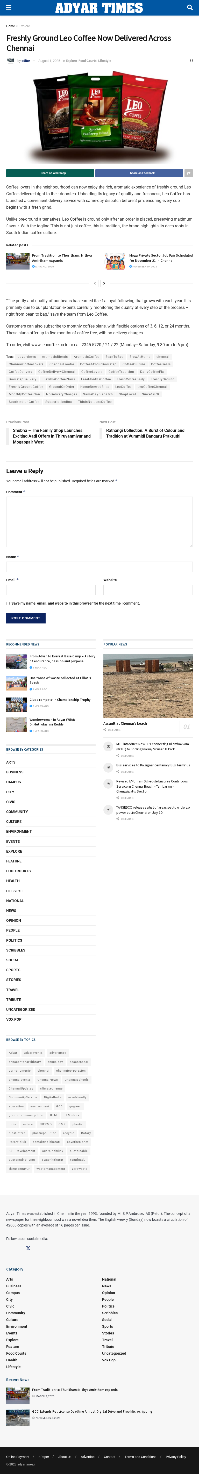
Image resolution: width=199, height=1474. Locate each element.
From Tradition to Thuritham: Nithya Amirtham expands (62, 258)
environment (40, 1106)
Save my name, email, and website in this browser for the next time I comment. (75, 603)
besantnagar (79, 1062)
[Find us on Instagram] (18, 1248)
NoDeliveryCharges (61, 394)
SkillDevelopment (22, 1151)
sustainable (79, 1151)
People (13, 930)
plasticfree (17, 1133)
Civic (10, 802)
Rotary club (17, 1142)
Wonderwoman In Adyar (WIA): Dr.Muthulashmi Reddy (52, 722)
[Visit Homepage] (99, 8)
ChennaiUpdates (21, 1088)
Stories (13, 980)
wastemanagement (51, 1169)
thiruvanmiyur (19, 1169)
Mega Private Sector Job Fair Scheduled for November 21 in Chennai (161, 258)
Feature (14, 861)
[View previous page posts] (95, 283)
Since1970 (150, 394)
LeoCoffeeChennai (152, 387)
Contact (109, 1457)
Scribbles (15, 950)
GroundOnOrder (61, 387)
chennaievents (20, 1079)
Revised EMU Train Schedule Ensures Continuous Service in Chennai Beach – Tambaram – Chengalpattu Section (152, 786)
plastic (78, 1124)
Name (12, 556)
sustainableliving (22, 1159)
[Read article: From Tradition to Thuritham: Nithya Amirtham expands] (18, 261)
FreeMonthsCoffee (96, 379)
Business (15, 772)
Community (17, 812)
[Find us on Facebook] (8, 1248)
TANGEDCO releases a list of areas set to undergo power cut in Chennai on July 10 (153, 810)
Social (12, 960)
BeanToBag (114, 357)
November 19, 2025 (144, 266)
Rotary (86, 1133)
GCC (59, 1106)
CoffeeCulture (134, 364)
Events (13, 841)
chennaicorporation (71, 1070)
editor (26, 61)
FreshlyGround (163, 379)
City (10, 792)
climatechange (51, 1088)
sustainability (52, 1151)
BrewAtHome (140, 357)
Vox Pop (14, 1019)
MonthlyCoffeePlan (24, 394)
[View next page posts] (104, 283)
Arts (11, 762)
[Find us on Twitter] (28, 1248)
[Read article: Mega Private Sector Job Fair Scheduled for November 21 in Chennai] (115, 261)
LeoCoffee (123, 387)
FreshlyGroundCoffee (26, 387)
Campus (13, 782)
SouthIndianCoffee (24, 402)
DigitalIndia (53, 1097)
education (16, 1106)
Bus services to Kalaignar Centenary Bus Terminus (153, 765)
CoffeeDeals (161, 364)
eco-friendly (77, 1097)
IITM (53, 1115)
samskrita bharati (46, 1142)
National (15, 901)
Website (110, 580)
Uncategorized (20, 1009)
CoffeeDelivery (20, 372)
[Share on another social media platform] (188, 173)
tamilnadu (78, 1159)
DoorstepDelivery (23, 379)
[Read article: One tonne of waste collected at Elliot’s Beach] (16, 683)
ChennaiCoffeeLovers (26, 364)
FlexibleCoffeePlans (58, 379)
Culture (14, 821)
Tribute (13, 1000)
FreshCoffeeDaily (131, 379)
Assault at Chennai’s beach (125, 723)
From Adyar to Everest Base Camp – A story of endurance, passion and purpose (62, 658)
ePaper (44, 1457)
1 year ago (39, 667)
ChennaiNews (48, 1079)
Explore (24, 26)
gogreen (75, 1106)
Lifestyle (104, 61)
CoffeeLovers (92, 372)
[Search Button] (190, 8)
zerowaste (80, 1169)
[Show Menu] (8, 8)
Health (13, 881)
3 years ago (40, 706)
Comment (16, 491)
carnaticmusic (20, 1070)
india (12, 1124)
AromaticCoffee (87, 357)
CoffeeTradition (121, 372)
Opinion (13, 920)
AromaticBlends (55, 357)
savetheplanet (78, 1142)
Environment (19, 831)
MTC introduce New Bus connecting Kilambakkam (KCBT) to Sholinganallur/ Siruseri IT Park (152, 746)
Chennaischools (77, 1079)
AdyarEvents (33, 1053)
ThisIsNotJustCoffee (95, 402)
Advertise (88, 1457)
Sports (13, 970)
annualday (55, 1062)
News (11, 911)
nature (28, 1124)
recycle (68, 1133)
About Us (65, 1457)
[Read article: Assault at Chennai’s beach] (148, 686)
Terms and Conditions (141, 1457)
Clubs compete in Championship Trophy (60, 700)
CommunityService (23, 1097)
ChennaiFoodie (61, 364)
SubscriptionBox (58, 402)
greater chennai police (26, 1115)
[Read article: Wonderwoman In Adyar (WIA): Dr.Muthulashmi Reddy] (16, 724)
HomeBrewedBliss (94, 387)
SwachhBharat (52, 1159)
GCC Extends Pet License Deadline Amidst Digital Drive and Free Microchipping (92, 1411)
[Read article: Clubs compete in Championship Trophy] (16, 705)
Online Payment (17, 1457)
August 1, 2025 (49, 61)
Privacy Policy (176, 1457)
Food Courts (88, 61)
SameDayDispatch (98, 394)
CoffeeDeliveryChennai (56, 372)
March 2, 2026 (44, 266)
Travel (12, 990)
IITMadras (71, 1115)
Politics (14, 940)
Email (12, 579)
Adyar (13, 1053)
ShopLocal (127, 394)
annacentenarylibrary (25, 1062)
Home (10, 26)
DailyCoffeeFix (152, 372)
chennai (163, 357)
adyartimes (27, 357)
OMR (62, 1124)
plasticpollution (44, 1133)
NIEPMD (46, 1124)
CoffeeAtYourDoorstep (98, 364)
